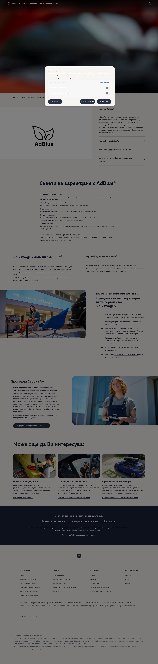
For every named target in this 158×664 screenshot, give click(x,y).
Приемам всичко (104, 101)
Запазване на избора (87, 101)
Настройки (55, 101)
